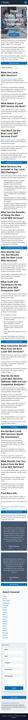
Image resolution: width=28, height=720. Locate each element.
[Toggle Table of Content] (14, 68)
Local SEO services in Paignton (9, 78)
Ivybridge (5, 612)
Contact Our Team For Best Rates (14, 162)
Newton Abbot (13, 506)
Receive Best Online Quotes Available (14, 247)
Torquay (3, 506)
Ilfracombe (5, 637)
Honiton (5, 626)
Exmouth (5, 609)
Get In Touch (14, 697)
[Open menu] (25, 2)
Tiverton (5, 628)
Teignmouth (4, 508)
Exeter (4, 614)
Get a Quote (13, 34)
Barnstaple (5, 632)
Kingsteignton (21, 506)
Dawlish (5, 607)
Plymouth (5, 621)
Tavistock (5, 623)
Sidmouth (5, 616)
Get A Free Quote (14, 584)
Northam (5, 635)
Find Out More (14, 427)
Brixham (7, 506)
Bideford (5, 630)
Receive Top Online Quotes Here (14, 341)
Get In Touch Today (14, 63)
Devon (4, 619)
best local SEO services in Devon (11, 139)
